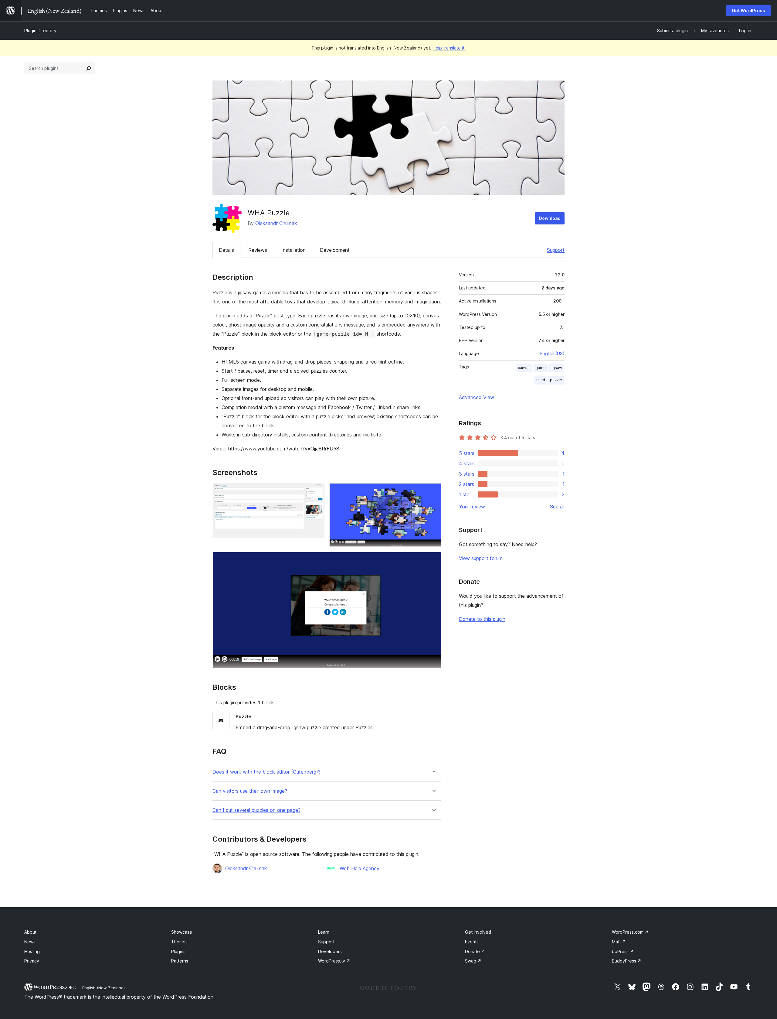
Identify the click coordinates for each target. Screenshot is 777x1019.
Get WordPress (748, 10)
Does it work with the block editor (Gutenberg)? (266, 772)
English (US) (552, 353)
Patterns (179, 960)
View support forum (481, 558)
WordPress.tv (334, 960)
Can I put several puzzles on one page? (256, 810)
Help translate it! (449, 47)
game (540, 367)
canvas (524, 367)
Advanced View (476, 397)
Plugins (178, 951)
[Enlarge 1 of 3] (316, 491)
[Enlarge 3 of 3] (433, 560)
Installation (293, 250)
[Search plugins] (89, 68)
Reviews (257, 250)
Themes (179, 941)
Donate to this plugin (482, 619)
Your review (472, 507)
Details (226, 250)
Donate (475, 951)
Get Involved (478, 932)
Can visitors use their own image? (249, 791)
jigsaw (556, 367)
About (30, 932)
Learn (323, 932)
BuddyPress (626, 960)
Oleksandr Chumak (276, 223)
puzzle (556, 380)
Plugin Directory (40, 30)
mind (540, 380)
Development (335, 250)
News (30, 941)
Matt (619, 941)
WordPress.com (630, 932)
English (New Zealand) (103, 987)
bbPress (623, 951)
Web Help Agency (359, 868)
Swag (473, 960)
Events (472, 941)
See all (557, 507)
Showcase (181, 932)
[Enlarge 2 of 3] (433, 491)
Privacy (31, 960)
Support (556, 250)
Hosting (32, 951)
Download (550, 218)
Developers (330, 951)
